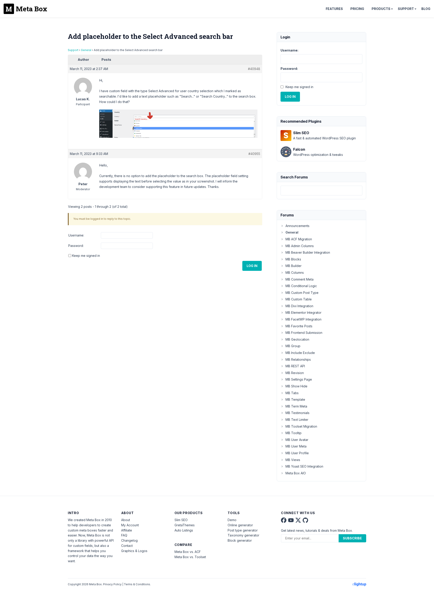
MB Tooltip (293, 433)
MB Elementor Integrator (303, 312)
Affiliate (126, 530)
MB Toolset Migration (301, 426)
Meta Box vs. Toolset (190, 557)
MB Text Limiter (296, 419)
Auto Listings (184, 530)
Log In (252, 266)
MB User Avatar (296, 440)
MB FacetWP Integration (303, 319)
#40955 (254, 154)
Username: (76, 235)
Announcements (297, 226)
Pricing (357, 9)
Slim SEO (181, 520)
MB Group (292, 346)
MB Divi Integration (299, 306)
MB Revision (294, 373)
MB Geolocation (297, 339)
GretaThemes (185, 525)
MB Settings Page (298, 379)
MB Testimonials (297, 413)
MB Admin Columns (299, 246)
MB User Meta (296, 446)
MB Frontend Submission (303, 333)
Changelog (129, 540)
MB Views (292, 460)
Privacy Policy (112, 584)
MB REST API (295, 366)
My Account (130, 525)
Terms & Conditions (137, 584)
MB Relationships (298, 359)
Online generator (240, 525)
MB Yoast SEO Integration (304, 466)
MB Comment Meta (299, 279)
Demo (232, 520)
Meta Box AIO (295, 473)
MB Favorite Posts (298, 326)
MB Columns (294, 272)
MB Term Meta (296, 406)
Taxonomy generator (243, 535)
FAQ (124, 535)
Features (334, 9)
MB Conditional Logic (301, 286)
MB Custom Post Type (301, 293)
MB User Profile (297, 453)
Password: (76, 246)
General (86, 50)
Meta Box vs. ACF (188, 552)
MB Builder (293, 266)
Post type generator (243, 530)
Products (381, 9)
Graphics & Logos (134, 551)
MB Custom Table (298, 299)
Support (406, 9)
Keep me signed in (86, 256)
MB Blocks (293, 259)
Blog (425, 9)
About (125, 520)
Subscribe (352, 538)
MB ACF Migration (298, 239)
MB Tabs (292, 393)
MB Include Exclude (300, 353)
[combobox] (321, 190)
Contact (127, 546)
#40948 (254, 69)
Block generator (240, 540)
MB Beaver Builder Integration (307, 252)
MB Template (295, 399)
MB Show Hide (296, 386)
